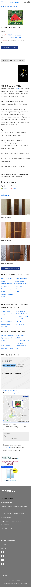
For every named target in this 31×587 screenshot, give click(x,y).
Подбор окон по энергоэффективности (13, 513)
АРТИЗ (17, 338)
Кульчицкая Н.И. (7, 338)
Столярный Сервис (22, 316)
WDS (5, 188)
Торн (3, 340)
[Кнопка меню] (2, 2)
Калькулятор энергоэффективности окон (14, 506)
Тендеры (3, 548)
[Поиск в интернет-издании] (25, 2)
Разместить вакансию (8, 540)
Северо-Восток (20, 346)
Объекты (5, 195)
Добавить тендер (6, 528)
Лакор (3, 319)
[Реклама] (10, 469)
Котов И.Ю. (19, 319)
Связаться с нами (16, 578)
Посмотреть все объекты (10, 268)
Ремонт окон (5, 524)
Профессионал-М (21, 311)
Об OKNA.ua (8, 578)
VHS (14, 188)
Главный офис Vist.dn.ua (8, 314)
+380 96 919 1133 (14, 38)
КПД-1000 (4, 327)
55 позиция (7, 447)
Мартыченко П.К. (21, 314)
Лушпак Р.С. (19, 321)
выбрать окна (5, 509)
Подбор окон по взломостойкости (12, 521)
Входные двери (6, 517)
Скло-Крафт (5, 346)
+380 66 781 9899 (14, 35)
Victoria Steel (5, 311)
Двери (18, 88)
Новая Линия (20, 335)
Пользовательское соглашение (15, 580)
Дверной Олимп (7, 348)
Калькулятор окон (6, 502)
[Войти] (28, 2)
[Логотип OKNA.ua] (14, 2)
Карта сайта (24, 583)
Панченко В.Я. (20, 324)
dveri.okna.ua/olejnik (12, 393)
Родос (17, 348)
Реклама (3, 544)
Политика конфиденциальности (12, 583)
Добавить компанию (7, 537)
